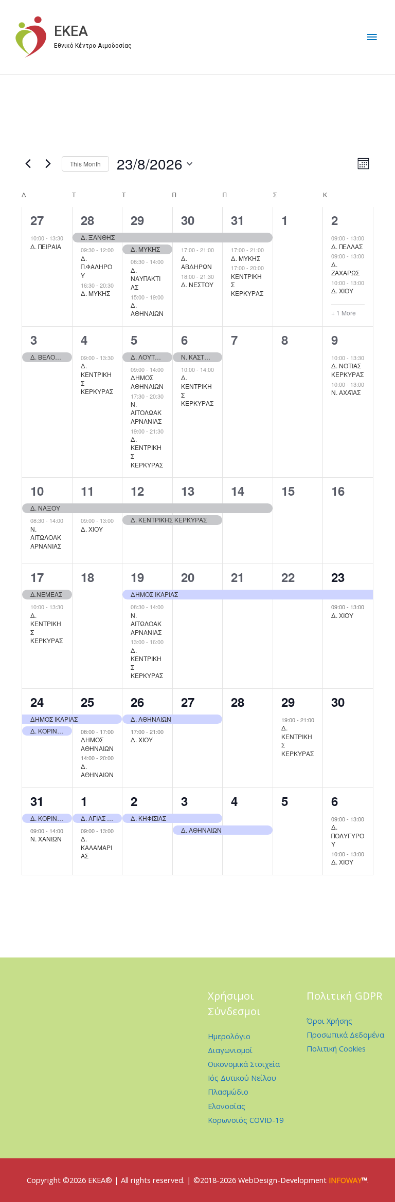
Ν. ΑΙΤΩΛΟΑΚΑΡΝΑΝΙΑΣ (45, 537)
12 (137, 490)
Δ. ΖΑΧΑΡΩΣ (345, 268)
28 (87, 220)
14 (237, 490)
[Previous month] (28, 164)
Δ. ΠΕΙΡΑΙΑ (45, 246)
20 (187, 577)
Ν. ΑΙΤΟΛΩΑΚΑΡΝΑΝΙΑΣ (146, 412)
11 (87, 490)
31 (237, 220)
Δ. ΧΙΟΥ (342, 290)
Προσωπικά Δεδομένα (345, 1034)
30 (187, 220)
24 (37, 701)
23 (338, 577)
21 (237, 577)
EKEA (71, 31)
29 (137, 220)
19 (137, 577)
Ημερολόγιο (229, 1036)
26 (137, 701)
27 (37, 220)
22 (288, 577)
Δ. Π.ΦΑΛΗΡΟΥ (96, 266)
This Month (85, 163)
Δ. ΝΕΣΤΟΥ (197, 284)
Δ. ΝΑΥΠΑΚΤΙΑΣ (145, 278)
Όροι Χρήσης (329, 1021)
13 (187, 490)
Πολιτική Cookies (336, 1048)
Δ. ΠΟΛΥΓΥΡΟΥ (347, 835)
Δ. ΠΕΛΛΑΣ (347, 246)
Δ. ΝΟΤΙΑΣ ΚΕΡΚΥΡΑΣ (347, 370)
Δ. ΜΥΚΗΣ (95, 293)
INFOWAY (345, 1180)
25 (87, 701)
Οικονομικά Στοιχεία (244, 1064)
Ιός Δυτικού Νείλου (242, 1078)
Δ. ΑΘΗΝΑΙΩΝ (147, 309)
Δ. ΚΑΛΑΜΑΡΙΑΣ (96, 847)
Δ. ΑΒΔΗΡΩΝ (196, 262)
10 (37, 490)
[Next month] (48, 164)
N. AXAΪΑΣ (346, 392)
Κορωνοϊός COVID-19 (245, 1120)
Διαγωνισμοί (230, 1050)
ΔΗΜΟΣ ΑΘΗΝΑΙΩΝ (147, 381)
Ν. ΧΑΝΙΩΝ (46, 838)
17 (37, 577)
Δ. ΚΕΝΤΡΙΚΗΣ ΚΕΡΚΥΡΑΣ (97, 378)
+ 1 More (343, 313)
